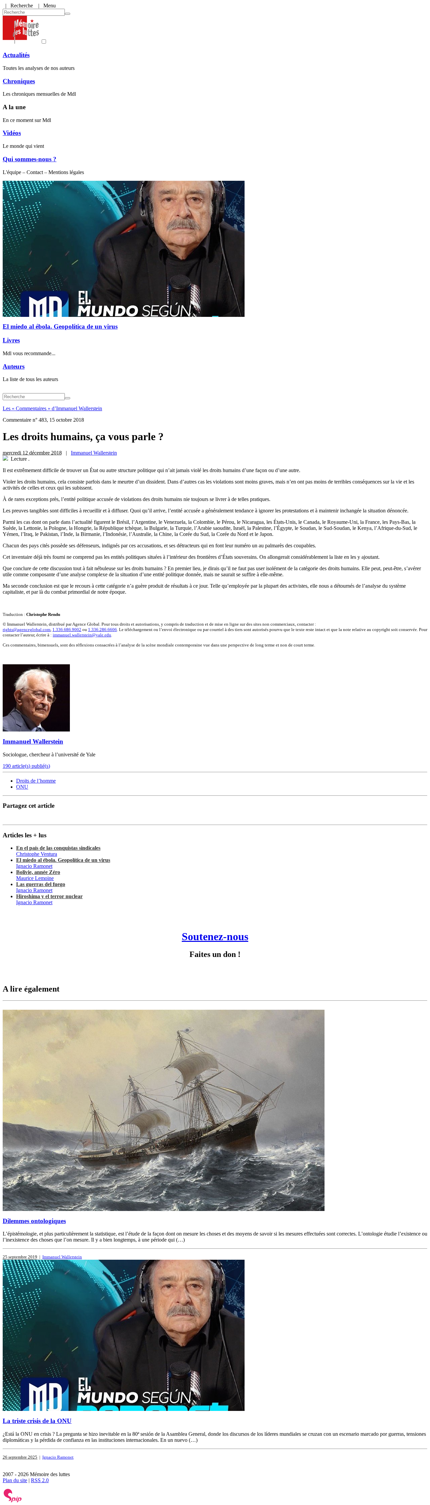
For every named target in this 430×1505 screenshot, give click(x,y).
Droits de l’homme (36, 781)
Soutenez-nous (215, 936)
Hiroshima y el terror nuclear (49, 896)
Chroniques (19, 81)
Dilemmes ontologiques (34, 1220)
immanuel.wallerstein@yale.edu (82, 634)
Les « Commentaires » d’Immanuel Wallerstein (52, 408)
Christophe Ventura (36, 854)
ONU (22, 787)
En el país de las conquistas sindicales (58, 848)
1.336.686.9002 (66, 629)
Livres (11, 340)
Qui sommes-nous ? (29, 159)
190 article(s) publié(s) (26, 766)
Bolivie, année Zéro (38, 872)
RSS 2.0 (40, 1480)
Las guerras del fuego (40, 884)
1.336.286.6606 (102, 629)
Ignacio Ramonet (34, 866)
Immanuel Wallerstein (94, 453)
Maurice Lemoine (35, 878)
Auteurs (14, 366)
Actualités (16, 54)
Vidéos (12, 132)
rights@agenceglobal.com (26, 629)
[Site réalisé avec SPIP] (13, 1500)
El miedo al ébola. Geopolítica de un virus (60, 326)
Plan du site (15, 1480)
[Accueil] (21, 42)
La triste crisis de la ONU (37, 1420)
